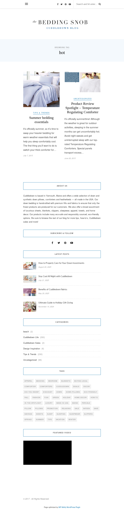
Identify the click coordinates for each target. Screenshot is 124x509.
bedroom (52, 381)
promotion (52, 408)
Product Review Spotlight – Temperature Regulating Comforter (82, 108)
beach (26, 331)
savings (28, 414)
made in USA (62, 403)
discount (47, 392)
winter (72, 419)
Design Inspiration (31, 348)
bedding (40, 381)
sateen (86, 408)
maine (75, 403)
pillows (39, 408)
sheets (39, 414)
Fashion (36, 397)
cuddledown (62, 386)
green (56, 397)
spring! (28, 419)
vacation (60, 419)
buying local (81, 381)
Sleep (50, 414)
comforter (30, 386)
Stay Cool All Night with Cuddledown (55, 276)
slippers (88, 414)
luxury (48, 403)
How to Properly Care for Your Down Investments (61, 263)
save (96, 408)
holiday (67, 397)
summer (40, 419)
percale (86, 403)
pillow (28, 408)
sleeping (61, 414)
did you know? (32, 392)
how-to (94, 397)
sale (77, 408)
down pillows (73, 392)
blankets (65, 381)
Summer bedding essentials (41, 120)
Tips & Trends (41, 113)
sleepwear (74, 414)
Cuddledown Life (31, 337)
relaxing (66, 408)
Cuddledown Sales (32, 342)
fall (27, 397)
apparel (28, 381)
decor (86, 386)
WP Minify (62, 507)
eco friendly (90, 392)
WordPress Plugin (73, 507)
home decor (81, 397)
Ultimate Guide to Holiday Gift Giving (55, 303)
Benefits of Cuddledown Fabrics (52, 290)
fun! (46, 397)
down (59, 392)
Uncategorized (83, 99)
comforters (46, 386)
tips (50, 419)
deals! (76, 386)
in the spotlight (33, 403)
